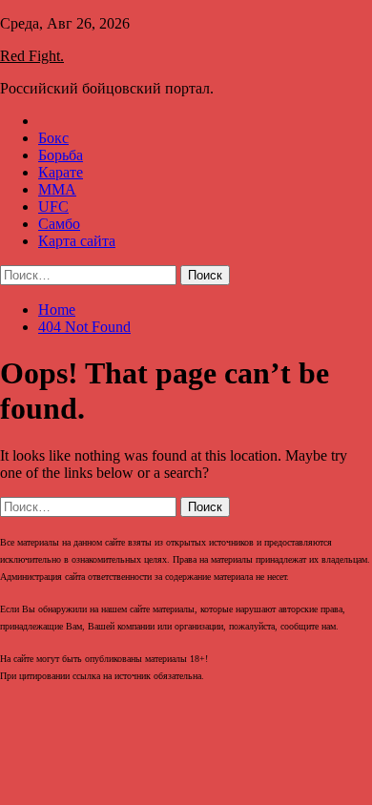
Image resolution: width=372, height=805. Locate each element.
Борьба (60, 155)
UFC (53, 206)
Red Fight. (32, 56)
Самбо (59, 224)
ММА (57, 189)
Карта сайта (76, 241)
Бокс (53, 138)
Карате (60, 172)
